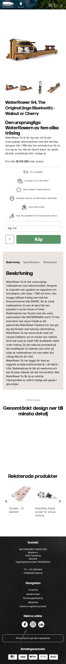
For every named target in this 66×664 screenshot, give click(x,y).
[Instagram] (33, 624)
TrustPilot (33, 589)
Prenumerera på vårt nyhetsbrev (33, 638)
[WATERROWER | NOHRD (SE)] (13, 5)
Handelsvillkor (33, 594)
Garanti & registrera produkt (33, 606)
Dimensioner (50, 262)
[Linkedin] (41, 624)
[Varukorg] (55, 5)
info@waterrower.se (33, 572)
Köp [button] (39, 239)
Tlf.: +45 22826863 (33, 569)
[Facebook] (25, 624)
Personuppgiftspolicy (33, 598)
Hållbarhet (33, 602)
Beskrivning (13, 262)
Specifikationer (31, 262)
